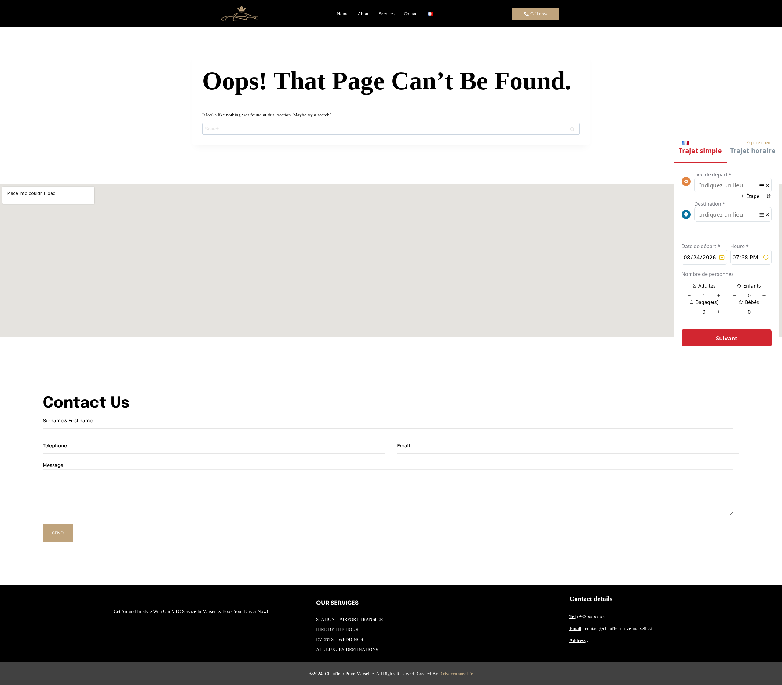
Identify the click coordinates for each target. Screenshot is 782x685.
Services (387, 13)
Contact (411, 13)
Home (343, 13)
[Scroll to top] (768, 668)
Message (53, 465)
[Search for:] (391, 128)
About (364, 13)
